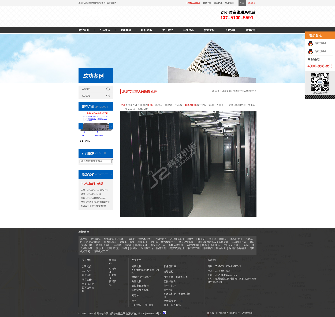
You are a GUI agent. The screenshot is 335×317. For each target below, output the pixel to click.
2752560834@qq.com (96, 198)
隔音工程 (161, 248)
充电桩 (135, 295)
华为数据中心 (168, 242)
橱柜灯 (191, 239)
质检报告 (221, 248)
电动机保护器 (239, 242)
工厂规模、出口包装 (143, 305)
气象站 (245, 245)
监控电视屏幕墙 (140, 285)
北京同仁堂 (112, 248)
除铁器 (223, 239)
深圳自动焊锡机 (237, 248)
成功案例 (125, 30)
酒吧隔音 (215, 245)
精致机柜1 (319, 43)
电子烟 (212, 239)
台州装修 (96, 239)
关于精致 (167, 30)
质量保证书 (88, 284)
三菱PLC (153, 242)
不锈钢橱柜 (160, 239)
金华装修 (109, 239)
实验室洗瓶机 (176, 248)
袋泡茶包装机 (103, 245)
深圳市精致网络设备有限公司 (213, 242)
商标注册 (87, 279)
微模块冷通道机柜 (141, 277)
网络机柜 (136, 266)
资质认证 (87, 275)
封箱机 (120, 239)
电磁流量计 (141, 245)
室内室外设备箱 (140, 290)
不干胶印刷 (193, 248)
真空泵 (84, 239)
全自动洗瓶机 (176, 245)
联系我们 (229, 3)
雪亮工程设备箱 (172, 305)
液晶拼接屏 (236, 239)
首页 (217, 91)
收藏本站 (207, 3)
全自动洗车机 (176, 239)
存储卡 (141, 242)
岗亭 (134, 301)
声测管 (117, 245)
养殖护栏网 (193, 245)
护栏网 (133, 248)
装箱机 (128, 245)
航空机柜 (136, 281)
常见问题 (218, 3)
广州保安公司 (230, 245)
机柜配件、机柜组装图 (176, 277)
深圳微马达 (147, 248)
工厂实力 (87, 271)
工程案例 (86, 89)
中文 (242, 3)
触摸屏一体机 (127, 242)
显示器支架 (170, 301)
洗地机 (99, 248)
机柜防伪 (146, 30)
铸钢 (204, 245)
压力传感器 (110, 242)
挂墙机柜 (168, 271)
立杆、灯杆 (170, 285)
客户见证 (86, 95)
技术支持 (209, 30)
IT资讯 (201, 239)
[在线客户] (301, 35)
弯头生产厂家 (158, 245)
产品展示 (104, 30)
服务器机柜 (170, 266)
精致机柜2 (319, 51)
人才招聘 (230, 30)
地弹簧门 (208, 248)
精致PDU (168, 290)
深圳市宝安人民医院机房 (244, 91)
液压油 (131, 239)
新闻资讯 (188, 30)
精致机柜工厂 (100, 251)
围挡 (124, 248)
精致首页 (84, 30)
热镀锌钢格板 (93, 242)
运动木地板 (144, 239)
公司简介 (87, 266)
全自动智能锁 (186, 242)
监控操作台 (170, 281)
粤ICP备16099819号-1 (149, 313)
